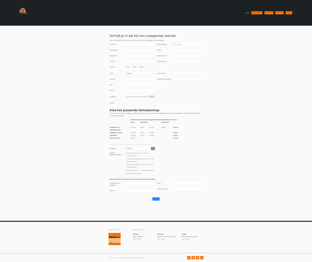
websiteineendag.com (138, 257)
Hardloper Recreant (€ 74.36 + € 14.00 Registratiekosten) (137, 154)
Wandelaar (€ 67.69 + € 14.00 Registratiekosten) (140, 170)
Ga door (156, 199)
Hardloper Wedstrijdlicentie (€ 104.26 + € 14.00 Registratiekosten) (140, 160)
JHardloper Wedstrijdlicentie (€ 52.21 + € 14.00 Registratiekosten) (140, 166)
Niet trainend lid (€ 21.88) (134, 173)
